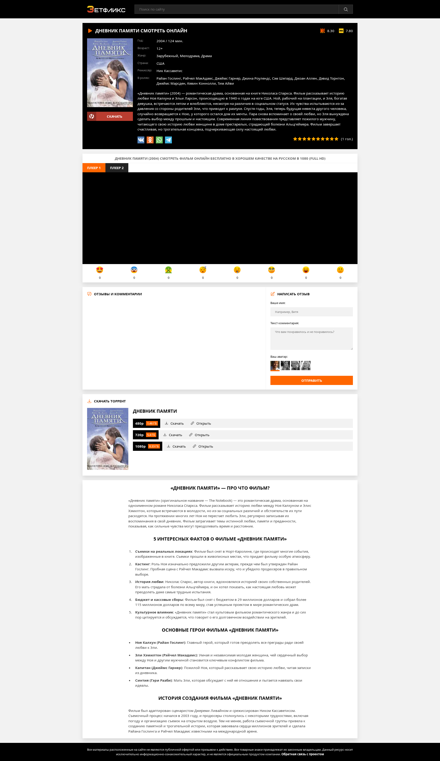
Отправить (311, 380)
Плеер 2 (117, 167)
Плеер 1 (94, 167)
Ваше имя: (277, 303)
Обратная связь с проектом (302, 754)
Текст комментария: (284, 323)
